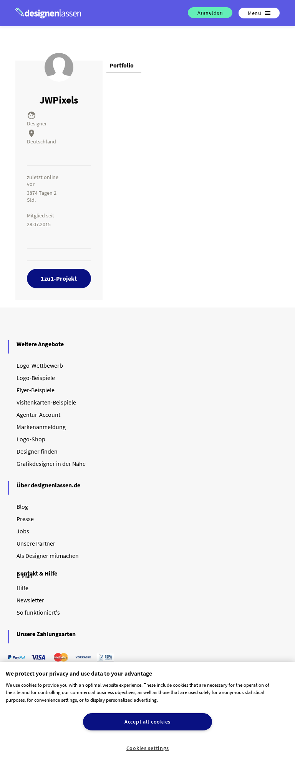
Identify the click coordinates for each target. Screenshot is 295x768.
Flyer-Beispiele (36, 390)
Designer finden (37, 451)
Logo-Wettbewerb (40, 365)
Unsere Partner (36, 543)
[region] (147, 715)
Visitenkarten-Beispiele (46, 402)
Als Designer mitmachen (48, 555)
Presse (25, 519)
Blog (22, 506)
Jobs (23, 531)
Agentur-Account (38, 414)
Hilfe (22, 588)
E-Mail (24, 575)
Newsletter (30, 600)
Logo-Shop (31, 439)
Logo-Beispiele (36, 378)
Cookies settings (147, 748)
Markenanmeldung (41, 427)
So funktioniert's (38, 612)
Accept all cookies (147, 721)
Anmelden (210, 12)
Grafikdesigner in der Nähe (51, 463)
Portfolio (121, 65)
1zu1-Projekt (59, 278)
